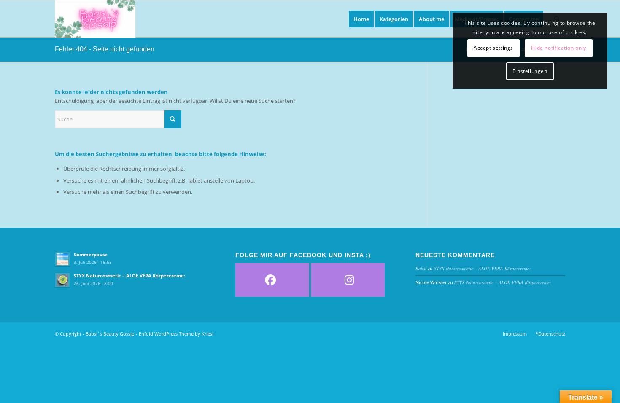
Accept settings (493, 47)
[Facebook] (270, 280)
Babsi (420, 268)
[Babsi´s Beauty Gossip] (95, 19)
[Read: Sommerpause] (62, 259)
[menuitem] (361, 19)
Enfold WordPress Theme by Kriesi (176, 333)
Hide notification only (558, 47)
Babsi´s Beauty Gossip (110, 333)
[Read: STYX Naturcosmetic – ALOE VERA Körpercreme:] (62, 280)
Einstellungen (529, 71)
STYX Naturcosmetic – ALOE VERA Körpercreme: (129, 275)
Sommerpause (91, 254)
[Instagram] (349, 280)
